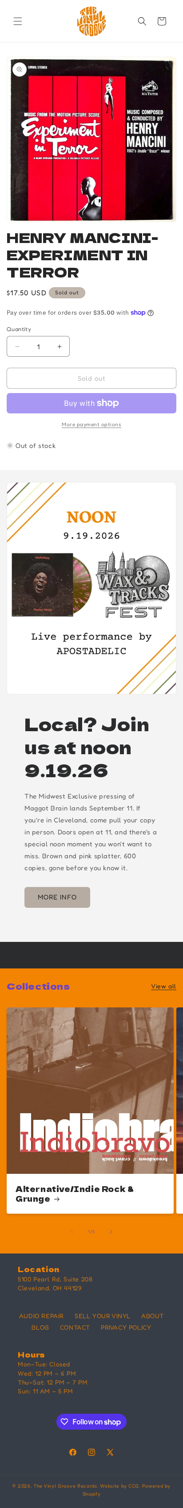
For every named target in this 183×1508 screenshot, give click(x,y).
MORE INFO (57, 897)
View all (163, 986)
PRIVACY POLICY (126, 1327)
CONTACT (75, 1327)
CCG (133, 1486)
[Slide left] (72, 1232)
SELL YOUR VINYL (103, 1315)
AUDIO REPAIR (41, 1315)
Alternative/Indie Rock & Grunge (75, 1193)
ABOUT (152, 1315)
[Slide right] (111, 1232)
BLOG (40, 1327)
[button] (18, 21)
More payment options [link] (91, 424)
